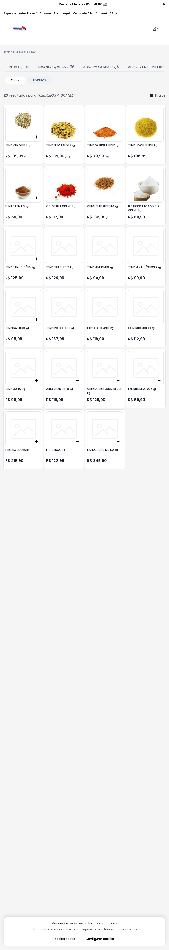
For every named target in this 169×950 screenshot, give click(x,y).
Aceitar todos (64, 939)
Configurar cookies (100, 939)
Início (7, 52)
